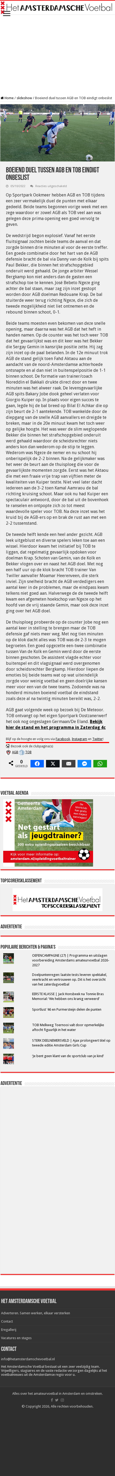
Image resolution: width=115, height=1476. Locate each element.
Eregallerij (8, 1330)
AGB (15, 752)
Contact (7, 1321)
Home (9, 98)
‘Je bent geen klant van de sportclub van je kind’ (68, 1056)
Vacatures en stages (16, 1338)
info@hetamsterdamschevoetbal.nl (28, 1359)
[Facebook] (51, 1400)
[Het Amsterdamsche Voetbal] (57, 7)
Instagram (79, 739)
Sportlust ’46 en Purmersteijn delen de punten (66, 1009)
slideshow (24, 98)
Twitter (97, 739)
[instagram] (62, 1400)
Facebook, (63, 739)
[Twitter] (57, 1400)
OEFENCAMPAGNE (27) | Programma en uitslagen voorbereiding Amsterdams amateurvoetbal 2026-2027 (70, 960)
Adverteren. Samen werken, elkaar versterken (35, 1313)
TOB (28, 752)
